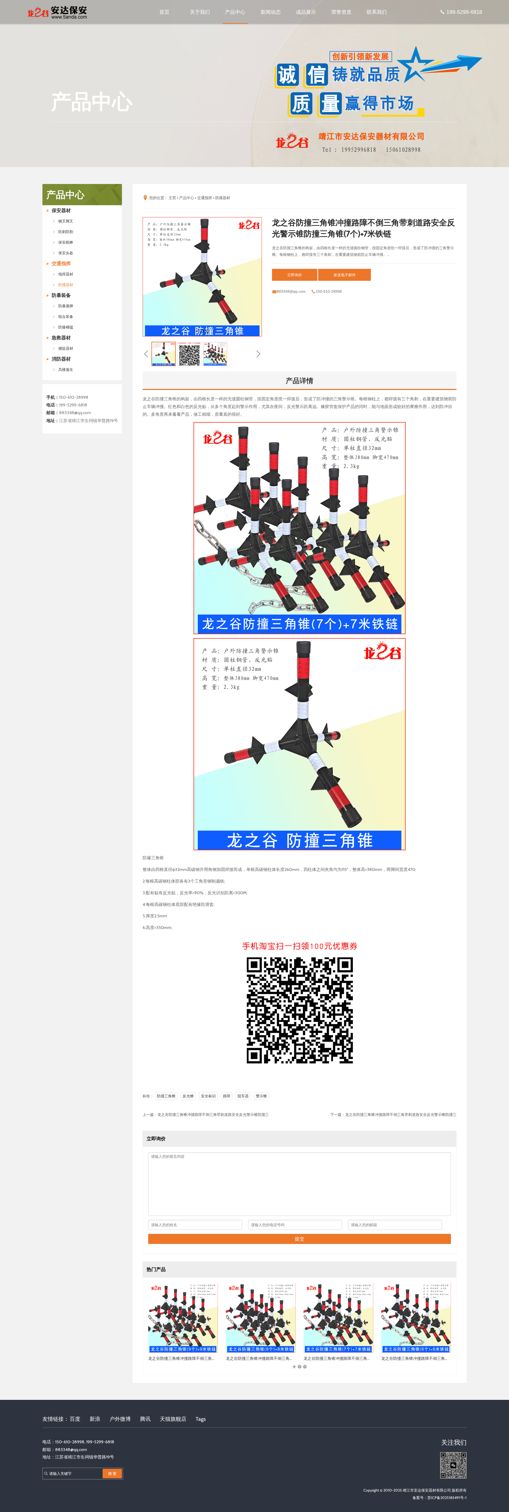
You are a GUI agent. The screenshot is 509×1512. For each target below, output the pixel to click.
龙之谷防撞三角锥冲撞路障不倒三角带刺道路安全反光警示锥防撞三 (213, 1114)
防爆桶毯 (65, 327)
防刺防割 (65, 231)
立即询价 (294, 275)
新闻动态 (271, 12)
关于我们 (200, 12)
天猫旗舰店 (173, 1419)
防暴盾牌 (65, 306)
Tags (201, 1419)
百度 (75, 1419)
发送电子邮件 (345, 275)
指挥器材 (65, 274)
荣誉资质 (341, 12)
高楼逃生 (65, 369)
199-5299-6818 (464, 12)
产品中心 (235, 12)
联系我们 (377, 12)
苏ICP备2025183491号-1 (447, 1497)
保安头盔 (65, 253)
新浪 (95, 1419)
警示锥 (261, 1096)
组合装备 (65, 316)
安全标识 (208, 1096)
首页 (164, 12)
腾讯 (145, 1419)
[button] (197, 331)
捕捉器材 (65, 348)
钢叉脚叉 (65, 221)
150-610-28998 (73, 397)
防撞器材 (65, 284)
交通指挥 (61, 263)
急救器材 (61, 338)
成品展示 (306, 12)
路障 (226, 1096)
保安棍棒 (65, 242)
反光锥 (188, 1096)
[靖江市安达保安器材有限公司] (58, 12)
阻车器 (243, 1096)
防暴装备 (61, 295)
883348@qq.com (75, 412)
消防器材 (61, 359)
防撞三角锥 (166, 1096)
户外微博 (120, 1419)
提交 (299, 1239)
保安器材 (61, 210)
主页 (172, 197)
